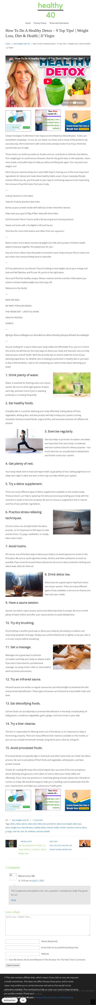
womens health (43, 831)
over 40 (16, 831)
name (49, 941)
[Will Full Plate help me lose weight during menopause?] (84, 847)
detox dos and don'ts (47, 824)
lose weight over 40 (22, 43)
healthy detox (40, 827)
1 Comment (37, 820)
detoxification (27, 827)
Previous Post (26, 841)
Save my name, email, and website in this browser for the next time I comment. (47, 959)
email (59, 947)
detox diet (32, 824)
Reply (13, 900)
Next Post (54, 841)
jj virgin (9, 831)
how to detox (80, 827)
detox (12, 824)
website (45, 953)
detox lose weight (64, 824)
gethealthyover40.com (50, 10)
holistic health (53, 827)
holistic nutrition (67, 827)
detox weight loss (13, 827)
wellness (32, 831)
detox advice (21, 824)
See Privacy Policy (9, 1000)
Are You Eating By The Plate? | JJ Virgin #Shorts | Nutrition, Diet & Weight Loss (32, 849)
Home (8, 43)
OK (23, 1000)
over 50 (23, 831)
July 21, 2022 (38, 880)
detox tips (77, 824)
